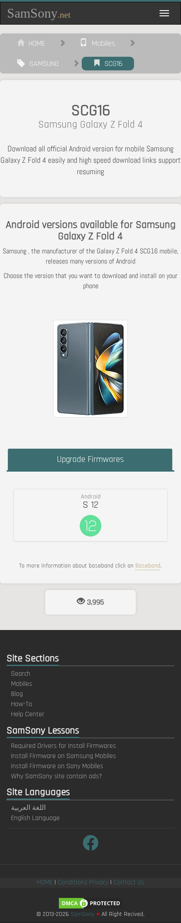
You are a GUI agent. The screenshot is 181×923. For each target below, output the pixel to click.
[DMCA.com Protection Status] (90, 903)
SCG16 (111, 64)
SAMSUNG (42, 64)
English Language (35, 818)
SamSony (39, 13)
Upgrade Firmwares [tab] (90, 459)
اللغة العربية (28, 808)
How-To (21, 704)
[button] (90, 515)
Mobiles (101, 43)
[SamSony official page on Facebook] (90, 844)
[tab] (90, 515)
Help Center (27, 714)
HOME (34, 43)
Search (20, 673)
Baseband (147, 566)
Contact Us (128, 882)
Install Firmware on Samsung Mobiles (63, 756)
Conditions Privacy (83, 882)
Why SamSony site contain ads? (56, 776)
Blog (17, 694)
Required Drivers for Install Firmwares (63, 746)
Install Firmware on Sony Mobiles (57, 766)
